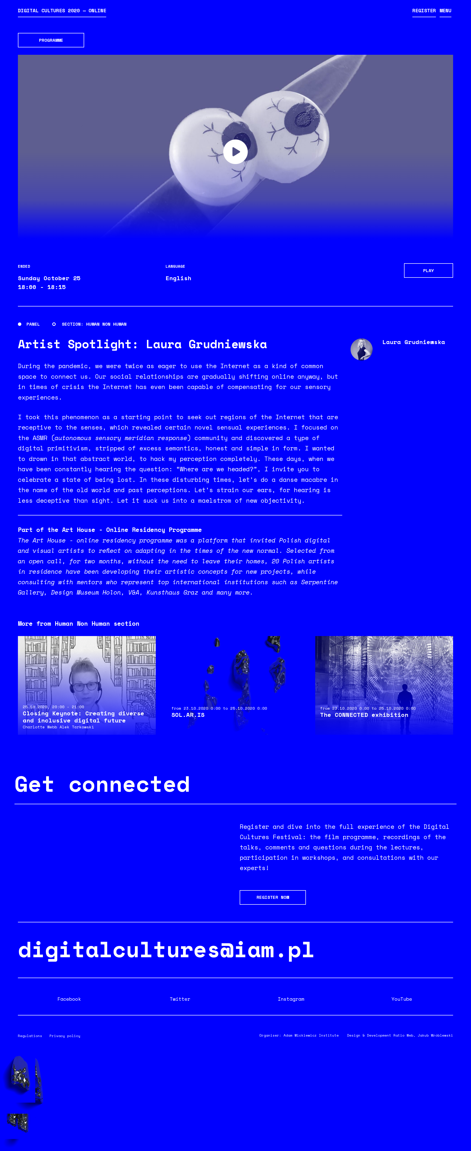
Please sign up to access (235, 151)
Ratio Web (403, 1035)
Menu (445, 10)
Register (424, 10)
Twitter (180, 999)
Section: (72, 324)
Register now (273, 897)
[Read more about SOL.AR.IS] (235, 685)
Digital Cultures (62, 10)
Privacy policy (65, 1035)
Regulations (30, 1035)
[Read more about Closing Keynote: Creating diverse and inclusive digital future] (87, 685)
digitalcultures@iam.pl (166, 948)
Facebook (69, 999)
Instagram (291, 999)
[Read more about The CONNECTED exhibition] (384, 685)
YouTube (402, 999)
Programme (51, 40)
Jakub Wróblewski (435, 1035)
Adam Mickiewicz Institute (311, 1035)
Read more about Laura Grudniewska (402, 349)
